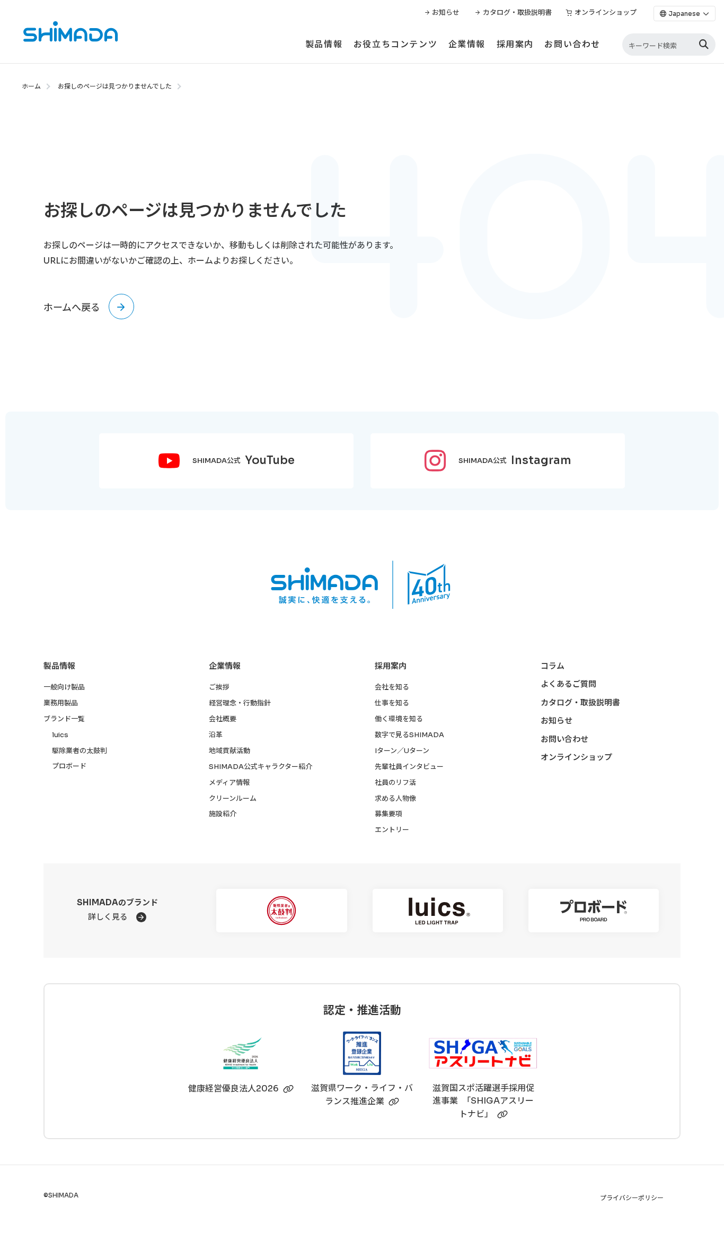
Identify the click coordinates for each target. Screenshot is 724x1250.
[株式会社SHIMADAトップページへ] (59, 31)
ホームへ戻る (71, 307)
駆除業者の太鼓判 (79, 750)
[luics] (438, 910)
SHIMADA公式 (243, 460)
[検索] (704, 45)
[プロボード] (593, 910)
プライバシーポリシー (632, 1198)
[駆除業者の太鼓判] (281, 910)
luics (60, 734)
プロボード (69, 766)
